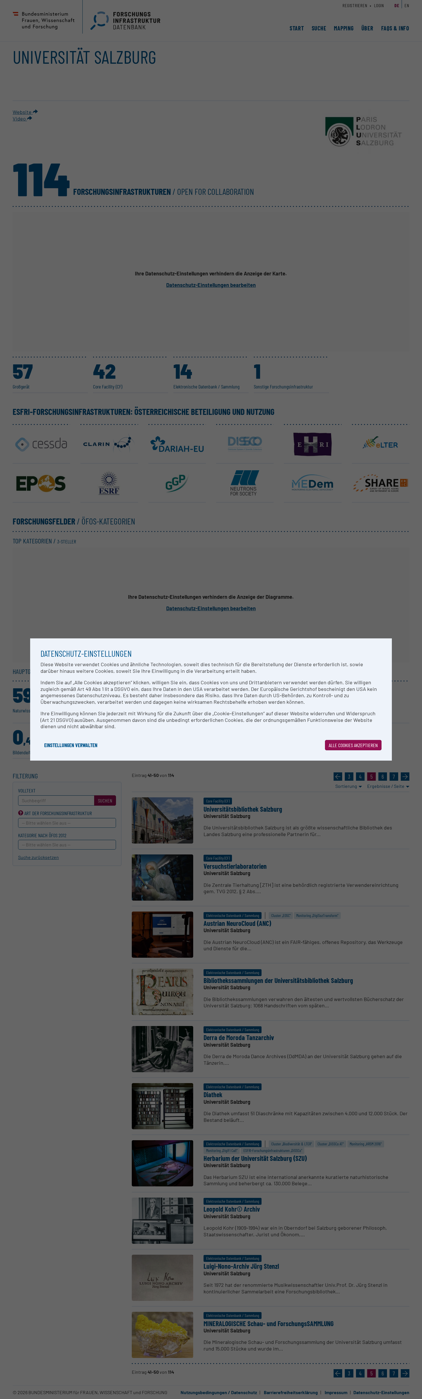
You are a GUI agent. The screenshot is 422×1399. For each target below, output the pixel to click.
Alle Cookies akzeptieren (353, 745)
